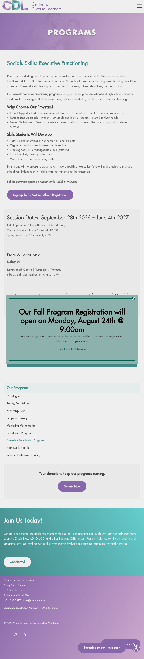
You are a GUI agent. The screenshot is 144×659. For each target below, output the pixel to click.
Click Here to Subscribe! (72, 349)
